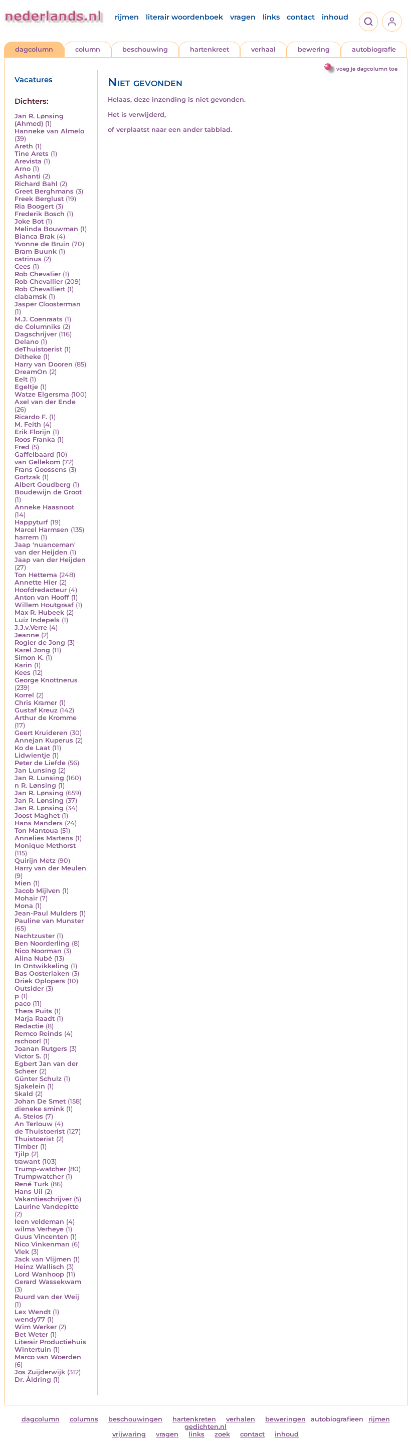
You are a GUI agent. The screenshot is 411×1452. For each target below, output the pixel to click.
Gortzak (27, 477)
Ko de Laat (32, 748)
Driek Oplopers (40, 981)
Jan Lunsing (35, 770)
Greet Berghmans (44, 191)
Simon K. (29, 657)
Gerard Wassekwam (48, 1282)
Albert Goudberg (43, 484)
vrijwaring (129, 1434)
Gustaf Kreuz (36, 710)
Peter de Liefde (40, 763)
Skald (24, 1094)
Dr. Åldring (33, 1379)
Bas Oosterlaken (42, 973)
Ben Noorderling (42, 943)
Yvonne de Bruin (42, 244)
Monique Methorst (45, 845)
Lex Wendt (33, 1312)
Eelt (21, 379)
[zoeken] (368, 21)
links (271, 17)
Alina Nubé (33, 958)
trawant (27, 1161)
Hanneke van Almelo (49, 131)
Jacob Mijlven (37, 890)
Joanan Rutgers (41, 1048)
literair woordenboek (184, 17)
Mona (24, 906)
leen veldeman (39, 1221)
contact (301, 17)
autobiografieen (337, 1419)
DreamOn (31, 372)
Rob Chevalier (38, 274)
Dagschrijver (36, 334)
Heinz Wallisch (39, 1266)
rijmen (127, 17)
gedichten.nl (205, 1426)
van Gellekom (37, 462)
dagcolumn (34, 49)
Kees (23, 672)
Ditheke (28, 356)
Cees (23, 266)
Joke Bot (29, 221)
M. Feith (28, 424)
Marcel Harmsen (42, 529)
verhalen (240, 1419)
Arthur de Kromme (46, 717)
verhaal (263, 49)
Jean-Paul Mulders (46, 913)
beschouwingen (135, 1419)
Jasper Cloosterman (48, 304)
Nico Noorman (38, 951)
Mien (23, 883)
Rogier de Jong (40, 642)
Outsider (29, 988)
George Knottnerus (46, 680)
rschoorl (28, 1041)
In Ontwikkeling (42, 966)
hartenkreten (194, 1419)
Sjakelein (30, 1086)
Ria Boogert (34, 206)
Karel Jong (32, 650)
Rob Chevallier (39, 281)
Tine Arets (32, 153)
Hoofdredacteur (41, 590)
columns (84, 1419)
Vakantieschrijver (43, 1199)
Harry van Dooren (44, 364)
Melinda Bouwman (46, 229)
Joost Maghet (37, 815)
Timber (26, 1146)
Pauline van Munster (49, 921)
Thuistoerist (34, 1139)
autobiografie (374, 49)
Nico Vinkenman (42, 1244)
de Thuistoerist (40, 1131)
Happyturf (31, 522)
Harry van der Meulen (50, 868)
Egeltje (26, 387)
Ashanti (28, 176)
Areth (24, 146)
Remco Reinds (38, 1033)
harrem (27, 537)
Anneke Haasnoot (44, 507)
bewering (314, 49)
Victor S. (28, 1056)
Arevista (28, 161)
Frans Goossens (41, 469)
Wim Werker (36, 1327)
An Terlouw (34, 1124)
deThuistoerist (38, 349)
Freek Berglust (39, 199)
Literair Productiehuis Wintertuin (50, 1345)
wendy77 (30, 1319)
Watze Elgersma (42, 394)
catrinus (28, 259)
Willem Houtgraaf (44, 605)
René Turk (32, 1184)
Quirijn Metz (35, 860)
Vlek (22, 1251)
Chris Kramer (36, 702)
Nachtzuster (35, 936)
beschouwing (145, 49)
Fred (22, 447)
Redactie (29, 1026)
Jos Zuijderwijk (40, 1372)
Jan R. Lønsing (39, 793)
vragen (243, 17)
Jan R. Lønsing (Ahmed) (39, 119)
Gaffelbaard (34, 454)
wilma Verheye (39, 1229)
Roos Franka (35, 439)
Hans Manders (39, 823)
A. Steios (29, 1116)
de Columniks (38, 326)
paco (23, 1003)
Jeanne (27, 635)
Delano (27, 341)
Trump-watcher (40, 1169)
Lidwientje (32, 755)
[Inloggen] (392, 22)
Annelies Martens (44, 838)
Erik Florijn (33, 432)
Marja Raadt (35, 1018)
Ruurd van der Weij (47, 1297)
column (87, 49)
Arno (23, 168)
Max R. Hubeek (39, 612)
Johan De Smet (40, 1101)
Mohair (26, 898)
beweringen (285, 1419)
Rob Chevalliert (40, 289)
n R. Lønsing (35, 785)
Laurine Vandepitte (47, 1206)
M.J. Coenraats (39, 319)
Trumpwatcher (39, 1176)
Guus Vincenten (41, 1236)
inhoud (335, 17)
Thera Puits (33, 1011)
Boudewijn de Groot (48, 492)
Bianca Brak (35, 236)
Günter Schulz (38, 1078)
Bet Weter (31, 1334)
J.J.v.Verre (31, 627)
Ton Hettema (36, 575)
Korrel (24, 695)
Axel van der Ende (45, 402)
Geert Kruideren (41, 733)
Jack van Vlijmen (43, 1259)
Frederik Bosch (40, 214)
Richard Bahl (36, 184)
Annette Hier (36, 582)
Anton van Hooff (42, 597)
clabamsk (31, 296)
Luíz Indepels (37, 620)
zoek (222, 1434)
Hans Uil (29, 1191)
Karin (23, 665)
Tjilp (22, 1154)
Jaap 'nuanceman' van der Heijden (45, 548)
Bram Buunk (36, 251)
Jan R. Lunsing (39, 778)
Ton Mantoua (36, 830)
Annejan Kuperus (44, 740)
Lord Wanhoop (39, 1274)
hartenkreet (209, 49)
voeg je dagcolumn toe (366, 69)
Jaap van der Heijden (50, 560)
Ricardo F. (31, 417)
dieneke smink (39, 1109)
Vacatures (34, 79)
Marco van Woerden (48, 1357)
